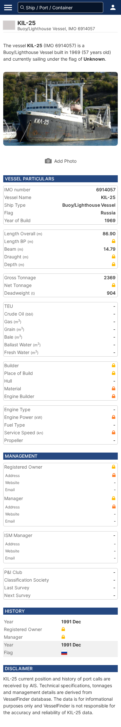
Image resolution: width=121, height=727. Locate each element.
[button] (113, 7)
